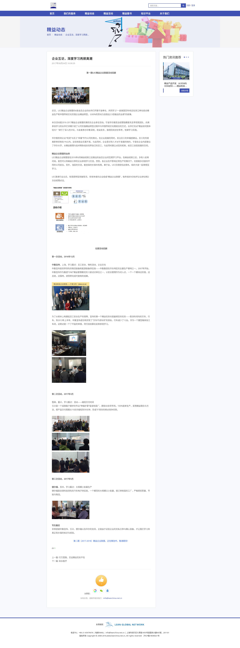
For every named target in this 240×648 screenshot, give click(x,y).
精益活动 (108, 13)
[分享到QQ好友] (107, 590)
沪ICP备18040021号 (152, 636)
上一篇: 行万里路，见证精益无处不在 (68, 557)
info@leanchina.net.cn (112, 598)
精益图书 (127, 13)
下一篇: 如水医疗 (59, 561)
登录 (193, 5)
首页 (52, 13)
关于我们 (164, 13)
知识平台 (146, 13)
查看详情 (184, 90)
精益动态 (89, 13)
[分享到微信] (95, 590)
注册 (188, 5)
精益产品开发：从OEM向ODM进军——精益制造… (175, 84)
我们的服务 (70, 13)
